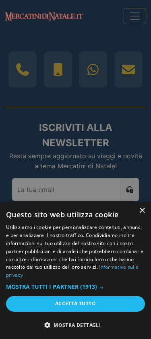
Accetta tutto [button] (75, 303)
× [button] (142, 211)
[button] (75, 286)
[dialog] (75, 270)
